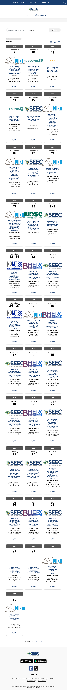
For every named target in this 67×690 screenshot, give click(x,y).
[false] (65, 3)
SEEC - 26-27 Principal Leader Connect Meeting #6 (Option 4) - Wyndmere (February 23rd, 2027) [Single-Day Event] (52, 473)
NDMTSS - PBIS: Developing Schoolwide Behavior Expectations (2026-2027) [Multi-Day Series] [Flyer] (14, 275)
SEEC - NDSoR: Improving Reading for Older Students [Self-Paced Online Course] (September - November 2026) (14, 70)
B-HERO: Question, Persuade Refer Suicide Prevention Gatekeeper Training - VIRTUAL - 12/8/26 (33, 373)
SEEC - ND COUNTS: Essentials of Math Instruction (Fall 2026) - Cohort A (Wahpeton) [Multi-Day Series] (33, 70)
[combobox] (32, 30)
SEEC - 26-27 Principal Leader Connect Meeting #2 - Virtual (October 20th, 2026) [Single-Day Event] (52, 275)
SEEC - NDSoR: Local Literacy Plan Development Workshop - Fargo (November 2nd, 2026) (33, 324)
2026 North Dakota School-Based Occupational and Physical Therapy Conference (52, 224)
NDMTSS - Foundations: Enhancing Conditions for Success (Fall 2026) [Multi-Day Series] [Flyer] (14, 324)
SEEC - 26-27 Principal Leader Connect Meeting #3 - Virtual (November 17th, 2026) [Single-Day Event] (14, 373)
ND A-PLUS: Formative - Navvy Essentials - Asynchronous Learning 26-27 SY (14, 570)
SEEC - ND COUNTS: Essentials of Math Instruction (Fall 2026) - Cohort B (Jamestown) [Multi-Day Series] (15, 118)
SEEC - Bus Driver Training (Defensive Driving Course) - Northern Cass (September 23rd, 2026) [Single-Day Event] (33, 225)
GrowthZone (38, 641)
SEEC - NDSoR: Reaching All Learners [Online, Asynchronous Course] (14, 616)
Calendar (15, 2)
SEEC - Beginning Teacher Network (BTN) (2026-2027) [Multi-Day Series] (52, 69)
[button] (51, 42)
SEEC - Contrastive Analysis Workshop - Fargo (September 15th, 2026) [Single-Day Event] (33, 117)
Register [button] (14, 87)
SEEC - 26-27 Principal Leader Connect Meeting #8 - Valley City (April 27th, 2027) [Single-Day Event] (52, 522)
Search (55, 30)
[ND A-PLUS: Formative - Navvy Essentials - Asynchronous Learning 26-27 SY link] (14, 561)
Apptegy (37, 687)
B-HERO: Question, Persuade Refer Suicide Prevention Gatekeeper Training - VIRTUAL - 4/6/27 (33, 522)
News (23, 2)
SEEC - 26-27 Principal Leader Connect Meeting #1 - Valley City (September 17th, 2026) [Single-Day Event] (33, 172)
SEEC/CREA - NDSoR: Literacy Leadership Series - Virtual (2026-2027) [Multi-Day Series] (52, 171)
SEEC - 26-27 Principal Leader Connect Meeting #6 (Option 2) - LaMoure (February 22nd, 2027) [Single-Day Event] (14, 473)
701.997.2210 (31, 681)
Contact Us (32, 2)
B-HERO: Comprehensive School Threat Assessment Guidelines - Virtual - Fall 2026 (52, 324)
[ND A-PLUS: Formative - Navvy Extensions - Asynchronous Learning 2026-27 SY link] (33, 561)
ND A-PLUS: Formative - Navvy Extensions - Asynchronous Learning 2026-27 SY (33, 570)
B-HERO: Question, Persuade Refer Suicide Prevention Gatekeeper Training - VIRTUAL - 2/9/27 (33, 422)
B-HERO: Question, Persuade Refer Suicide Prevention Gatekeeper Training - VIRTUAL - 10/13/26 (33, 275)
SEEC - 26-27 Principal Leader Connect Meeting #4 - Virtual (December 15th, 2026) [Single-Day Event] (52, 373)
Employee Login (44, 2)
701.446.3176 (42, 681)
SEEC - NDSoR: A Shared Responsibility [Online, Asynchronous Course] (52, 570)
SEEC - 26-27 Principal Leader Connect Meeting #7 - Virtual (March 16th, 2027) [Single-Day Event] (14, 522)
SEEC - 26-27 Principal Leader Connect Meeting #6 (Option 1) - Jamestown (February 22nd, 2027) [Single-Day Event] (52, 422)
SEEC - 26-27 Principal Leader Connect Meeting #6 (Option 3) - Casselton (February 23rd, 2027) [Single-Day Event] (33, 473)
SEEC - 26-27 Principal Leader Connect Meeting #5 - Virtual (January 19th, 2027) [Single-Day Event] (14, 422)
